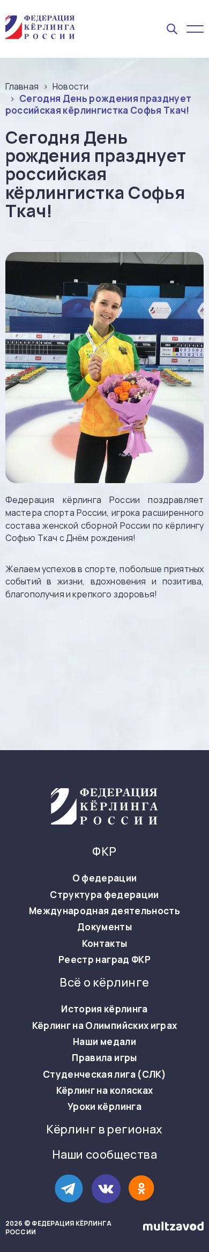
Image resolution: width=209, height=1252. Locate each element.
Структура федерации (104, 895)
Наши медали (104, 1042)
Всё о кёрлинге (104, 982)
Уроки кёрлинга (104, 1107)
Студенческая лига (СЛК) (104, 1074)
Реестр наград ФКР (104, 960)
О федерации (104, 878)
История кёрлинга (104, 1009)
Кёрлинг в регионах (104, 1129)
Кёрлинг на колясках (104, 1090)
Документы (104, 927)
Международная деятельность (104, 911)
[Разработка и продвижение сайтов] (173, 1228)
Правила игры (104, 1058)
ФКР (104, 851)
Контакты (105, 944)
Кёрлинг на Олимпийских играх (104, 1026)
